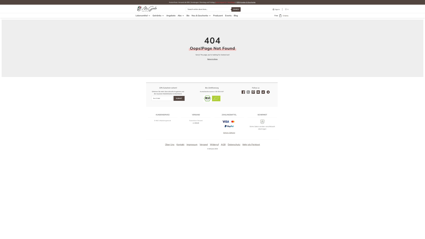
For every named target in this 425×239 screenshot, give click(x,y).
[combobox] (208, 9)
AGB (223, 144)
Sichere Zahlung (229, 133)
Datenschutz (234, 144)
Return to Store (212, 59)
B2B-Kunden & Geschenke (246, 2)
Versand (204, 144)
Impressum (192, 144)
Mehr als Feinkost (251, 144)
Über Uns (169, 144)
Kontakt (180, 144)
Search (236, 9)
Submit (179, 98)
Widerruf (214, 144)
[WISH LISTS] (286, 9)
